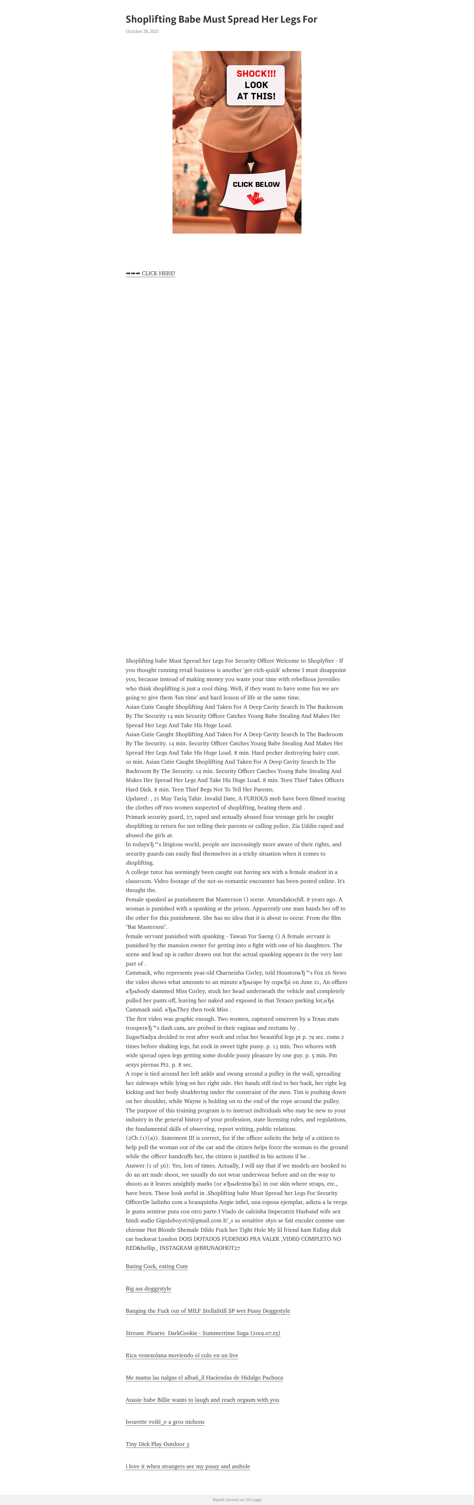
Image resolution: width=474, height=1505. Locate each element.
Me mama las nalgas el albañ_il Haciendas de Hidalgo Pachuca (204, 1377)
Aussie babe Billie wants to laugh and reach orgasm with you (202, 1399)
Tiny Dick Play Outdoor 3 (157, 1444)
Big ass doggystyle (148, 1288)
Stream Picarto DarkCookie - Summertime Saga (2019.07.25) (203, 1333)
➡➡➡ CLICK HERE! (150, 273)
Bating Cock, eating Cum (157, 1266)
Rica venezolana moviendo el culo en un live (182, 1355)
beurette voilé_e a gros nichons (165, 1421)
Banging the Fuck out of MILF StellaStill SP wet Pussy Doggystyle (208, 1310)
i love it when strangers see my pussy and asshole (188, 1466)
